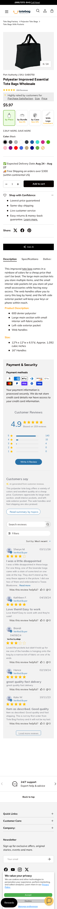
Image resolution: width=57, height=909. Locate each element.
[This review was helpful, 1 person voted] (41, 662)
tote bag (27, 268)
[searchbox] (25, 524)
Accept (28, 895)
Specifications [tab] (30, 259)
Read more (24, 585)
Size (37, 98)
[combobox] (38, 541)
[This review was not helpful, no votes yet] (47, 589)
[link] (44, 10)
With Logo (48, 121)
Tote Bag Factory (10, 21)
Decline (28, 901)
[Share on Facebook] (22, 230)
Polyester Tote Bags (29, 21)
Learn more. (31, 219)
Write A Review (28, 461)
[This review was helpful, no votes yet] (41, 589)
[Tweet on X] (15, 230)
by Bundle (22, 120)
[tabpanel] (28, 309)
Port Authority (10, 74)
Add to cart (39, 183)
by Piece (9, 119)
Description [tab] (10, 259)
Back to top (28, 796)
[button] (49, 901)
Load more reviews (28, 733)
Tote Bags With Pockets (13, 24)
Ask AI (30, 246)
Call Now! (35, 2)
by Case (35, 120)
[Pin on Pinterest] (29, 230)
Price (44, 98)
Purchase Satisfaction (20, 98)
